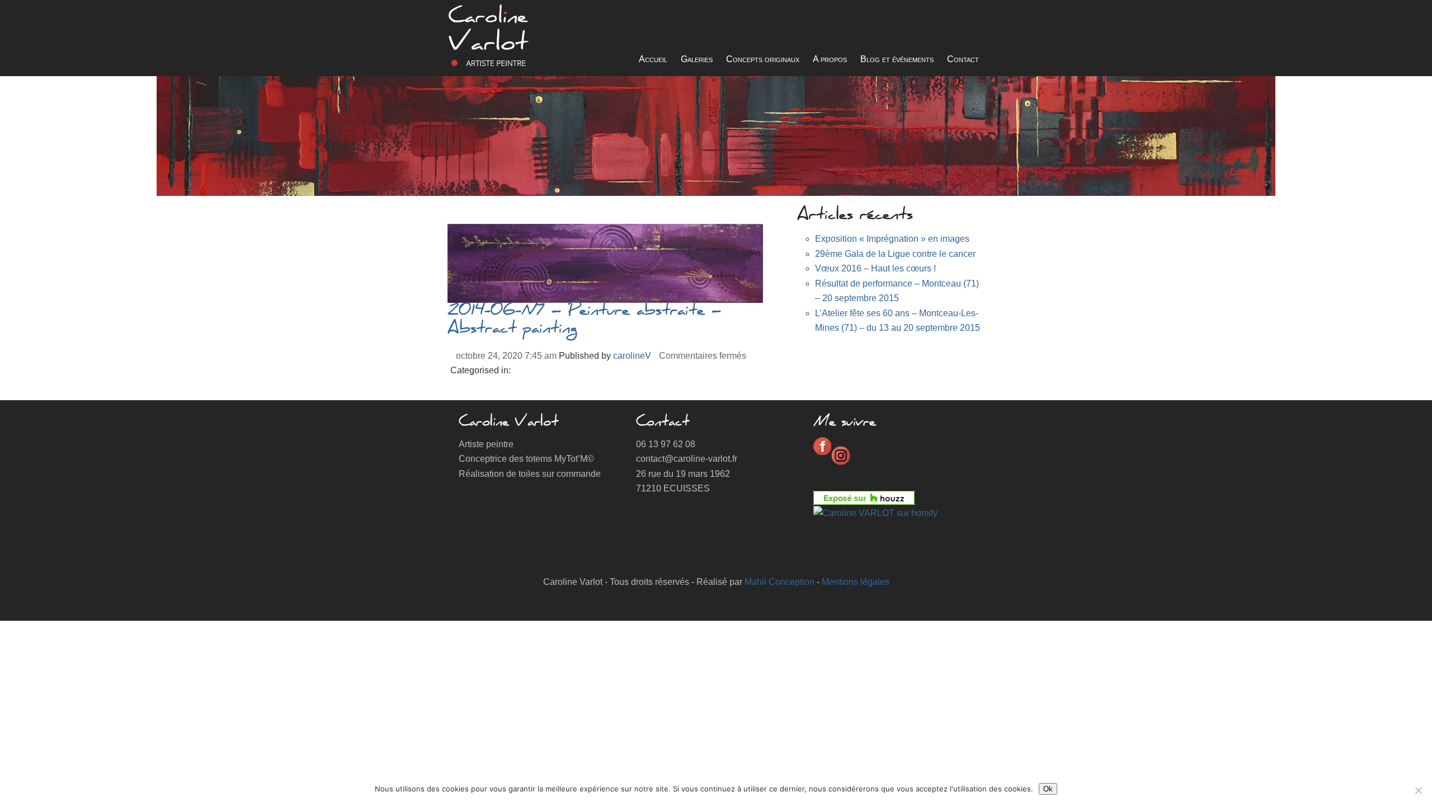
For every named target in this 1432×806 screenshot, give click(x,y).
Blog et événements (897, 59)
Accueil (653, 59)
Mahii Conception (779, 582)
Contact (963, 59)
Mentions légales (855, 582)
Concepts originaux (762, 59)
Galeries (697, 59)
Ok (1048, 789)
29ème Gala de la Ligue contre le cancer (895, 254)
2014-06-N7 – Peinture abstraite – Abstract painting (584, 321)
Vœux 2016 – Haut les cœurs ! (875, 268)
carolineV (632, 355)
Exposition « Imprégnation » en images (892, 238)
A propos (830, 59)
